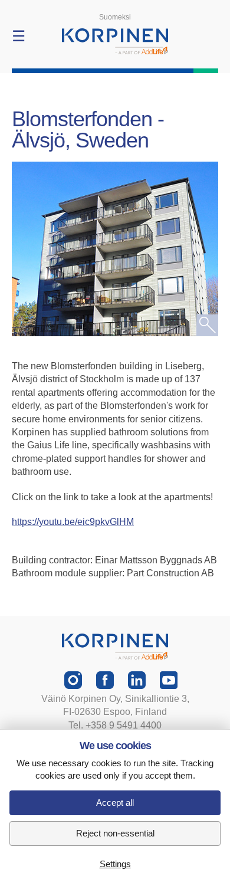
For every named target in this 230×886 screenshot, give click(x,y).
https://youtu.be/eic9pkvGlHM (73, 522)
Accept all (115, 803)
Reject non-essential (115, 833)
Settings (115, 864)
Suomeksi (115, 17)
